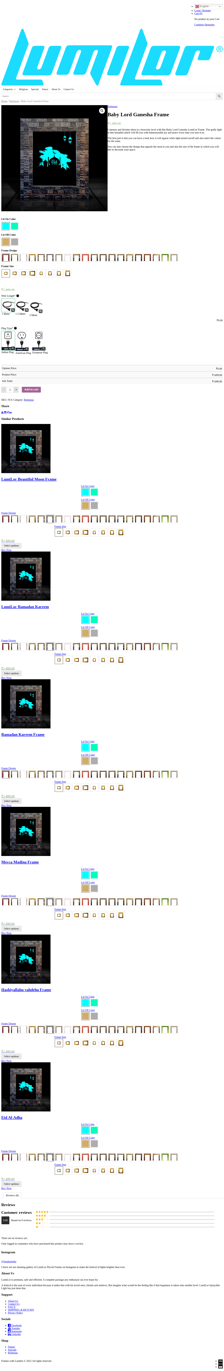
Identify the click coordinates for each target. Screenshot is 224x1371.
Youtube (15, 1328)
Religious (23, 89)
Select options (11, 545)
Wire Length (9, 295)
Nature (45, 89)
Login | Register (202, 10)
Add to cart (31, 389)
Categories (8, 89)
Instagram (16, 1331)
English (204, 6)
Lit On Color (8, 219)
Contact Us (69, 89)
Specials (35, 89)
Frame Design (9, 250)
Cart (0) (198, 13)
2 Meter (33, 315)
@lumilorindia (8, 1261)
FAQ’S (11, 1306)
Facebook (16, 1325)
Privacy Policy (15, 1312)
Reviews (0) (12, 1195)
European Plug (40, 352)
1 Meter (6, 313)
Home (4, 101)
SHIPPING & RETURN (21, 1309)
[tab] (12, 1195)
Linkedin (16, 1334)
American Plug (23, 353)
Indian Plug (8, 352)
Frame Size (7, 266)
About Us (55, 89)
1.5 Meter (20, 313)
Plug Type (8, 328)
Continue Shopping (204, 24)
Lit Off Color (8, 234)
